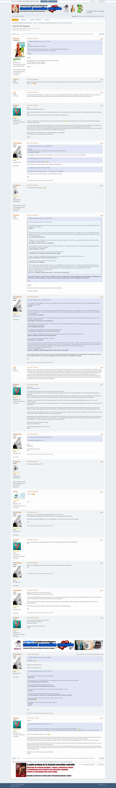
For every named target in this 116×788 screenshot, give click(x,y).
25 (56, 34)
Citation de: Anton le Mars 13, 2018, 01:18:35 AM (39, 167)
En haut (14, 758)
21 (49, 34)
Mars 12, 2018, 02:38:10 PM (32, 296)
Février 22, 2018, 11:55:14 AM (33, 717)
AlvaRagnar (18, 143)
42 (85, 34)
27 (59, 34)
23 (52, 34)
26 (57, 34)
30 (64, 34)
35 (72, 34)
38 (77, 34)
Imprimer (101, 34)
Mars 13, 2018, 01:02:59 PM (32, 79)
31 (66, 34)
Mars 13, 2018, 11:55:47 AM (32, 105)
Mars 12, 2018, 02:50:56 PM (32, 215)
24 (54, 34)
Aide (99, 784)
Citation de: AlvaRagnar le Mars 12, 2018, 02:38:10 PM (40, 218)
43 (86, 34)
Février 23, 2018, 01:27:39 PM (33, 617)
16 (41, 34)
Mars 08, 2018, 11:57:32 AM (32, 539)
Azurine (60, 23)
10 (31, 34)
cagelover (17, 185)
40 (81, 34)
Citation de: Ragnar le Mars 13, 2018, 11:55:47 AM (40, 41)
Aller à (80, 764)
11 (32, 34)
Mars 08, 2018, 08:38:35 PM (32, 491)
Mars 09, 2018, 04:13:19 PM (32, 461)
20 (47, 34)
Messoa (57, 23)
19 (46, 34)
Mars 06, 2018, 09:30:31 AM (32, 590)
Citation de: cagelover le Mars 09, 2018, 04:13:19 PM (40, 437)
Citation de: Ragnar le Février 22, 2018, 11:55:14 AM (40, 671)
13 (36, 34)
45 (90, 34)
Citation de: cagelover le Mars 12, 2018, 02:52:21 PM (40, 158)
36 (74, 34)
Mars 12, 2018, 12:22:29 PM (32, 367)
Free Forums (17, 786)
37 (76, 34)
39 (79, 34)
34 (71, 34)
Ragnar (16, 105)
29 (62, 34)
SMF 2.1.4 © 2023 (14, 784)
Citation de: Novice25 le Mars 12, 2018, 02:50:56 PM (40, 146)
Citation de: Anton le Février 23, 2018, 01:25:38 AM (40, 657)
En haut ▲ (103, 784)
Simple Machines (21, 784)
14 (37, 34)
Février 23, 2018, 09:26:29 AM (33, 654)
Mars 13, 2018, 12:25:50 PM (32, 92)
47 (93, 34)
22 (51, 34)
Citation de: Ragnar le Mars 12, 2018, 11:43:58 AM (40, 222)
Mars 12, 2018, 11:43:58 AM (32, 384)
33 (69, 34)
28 (61, 34)
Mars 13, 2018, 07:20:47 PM (32, 38)
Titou (16, 491)
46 (91, 34)
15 (39, 34)
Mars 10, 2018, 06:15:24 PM (32, 434)
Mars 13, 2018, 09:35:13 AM (32, 143)
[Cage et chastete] (13, 203)
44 (88, 34)
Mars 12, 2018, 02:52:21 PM (32, 185)
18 (44, 34)
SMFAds (12, 786)
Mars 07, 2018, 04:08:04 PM (32, 562)
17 (42, 34)
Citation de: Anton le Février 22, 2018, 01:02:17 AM (40, 724)
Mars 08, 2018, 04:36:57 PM (32, 512)
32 (67, 34)
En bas (13, 34)
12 (34, 34)
